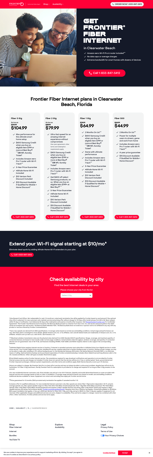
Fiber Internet (15, 427)
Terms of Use (106, 431)
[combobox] (74, 295)
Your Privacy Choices (114, 435)
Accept (125, 453)
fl (28, 408)
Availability (59, 427)
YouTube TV (14, 440)
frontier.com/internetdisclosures (54, 389)
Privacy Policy (107, 427)
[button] (90, 295)
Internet (12, 431)
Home (11, 408)
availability (20, 408)
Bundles (13, 435)
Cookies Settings (109, 453)
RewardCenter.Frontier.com (95, 322)
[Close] (149, 452)
